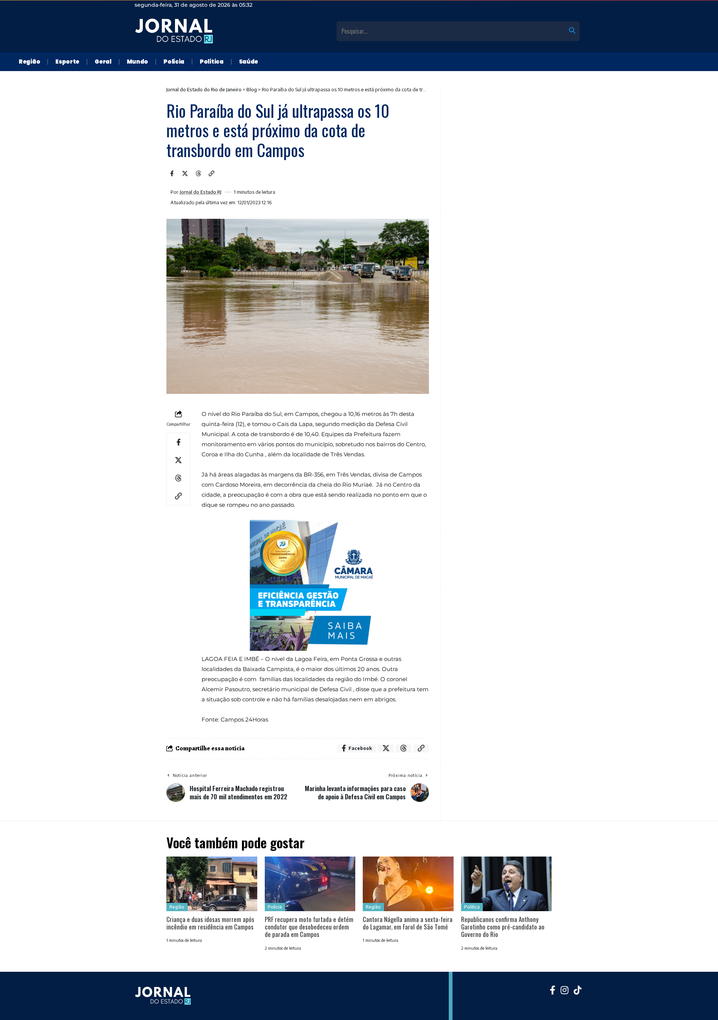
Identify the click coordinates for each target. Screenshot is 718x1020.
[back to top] (703, 1005)
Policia (275, 907)
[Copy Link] (211, 174)
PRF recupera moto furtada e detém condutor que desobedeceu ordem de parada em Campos (309, 927)
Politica (472, 907)
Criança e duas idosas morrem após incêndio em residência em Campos (210, 923)
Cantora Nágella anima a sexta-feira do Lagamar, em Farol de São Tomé (407, 923)
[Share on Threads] (198, 174)
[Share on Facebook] (171, 174)
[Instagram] (564, 990)
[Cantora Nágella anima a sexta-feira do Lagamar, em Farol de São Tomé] (408, 884)
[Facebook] (552, 990)
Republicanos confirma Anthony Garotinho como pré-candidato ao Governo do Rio (502, 927)
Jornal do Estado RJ (200, 192)
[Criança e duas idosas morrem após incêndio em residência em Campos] (211, 884)
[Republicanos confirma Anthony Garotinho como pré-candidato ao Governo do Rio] (506, 884)
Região (176, 907)
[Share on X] (185, 174)
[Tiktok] (577, 990)
